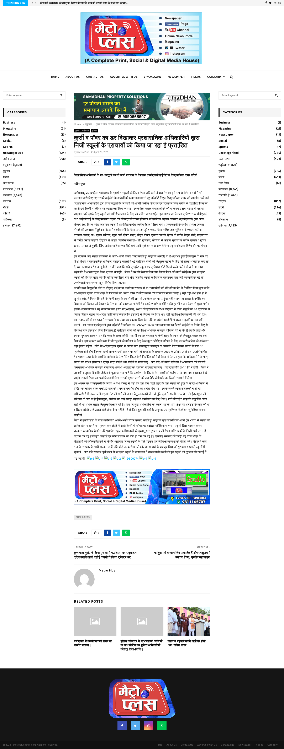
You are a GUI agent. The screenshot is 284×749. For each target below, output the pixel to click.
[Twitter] (135, 725)
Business (9, 122)
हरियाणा (94, 131)
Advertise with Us (124, 76)
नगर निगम (8, 183)
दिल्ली (6, 177)
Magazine (9, 128)
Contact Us (95, 76)
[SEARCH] (61, 95)
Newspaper (176, 76)
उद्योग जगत (9, 159)
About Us (72, 76)
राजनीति (7, 195)
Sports (7, 147)
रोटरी (6, 207)
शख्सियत (7, 219)
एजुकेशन (7, 165)
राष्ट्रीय (7, 201)
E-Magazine (153, 76)
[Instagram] (148, 725)
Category (214, 76)
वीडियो (6, 213)
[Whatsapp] (162, 725)
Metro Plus (83, 152)
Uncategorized (13, 153)
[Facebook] (122, 725)
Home (55, 76)
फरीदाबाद (85, 131)
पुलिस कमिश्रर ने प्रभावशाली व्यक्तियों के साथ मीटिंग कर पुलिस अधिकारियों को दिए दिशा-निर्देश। (141, 645)
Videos (196, 76)
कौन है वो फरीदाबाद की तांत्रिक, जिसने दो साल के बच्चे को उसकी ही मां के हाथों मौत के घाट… (84, 3)
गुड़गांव (77, 131)
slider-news (83, 517)
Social (7, 141)
